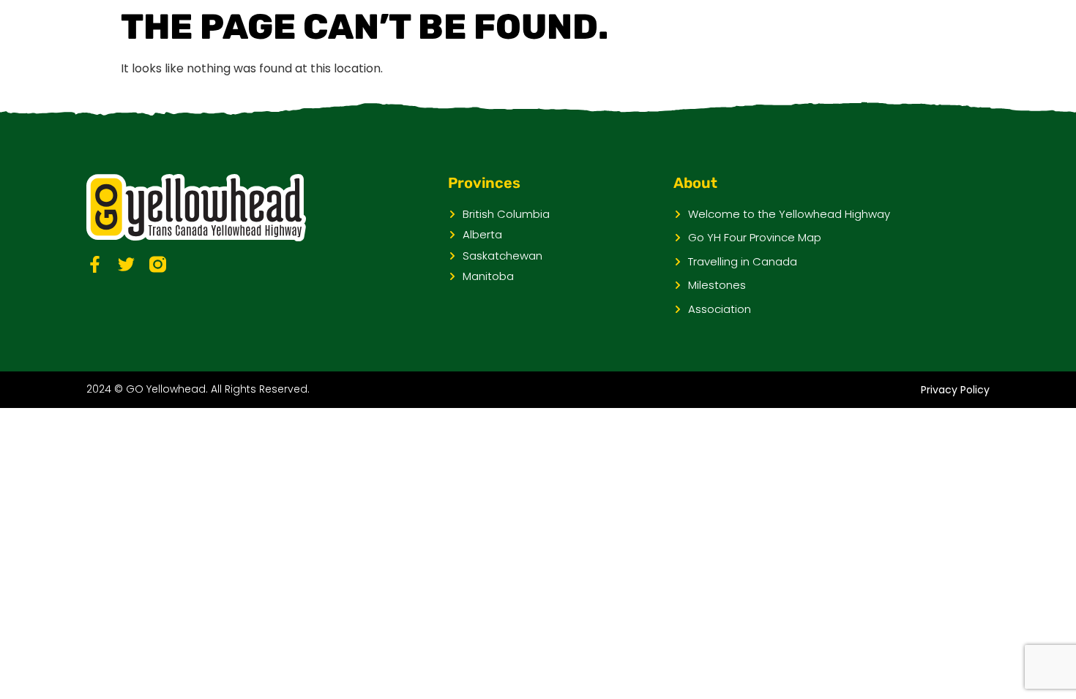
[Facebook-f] (94, 264)
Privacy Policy (955, 389)
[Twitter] (126, 264)
